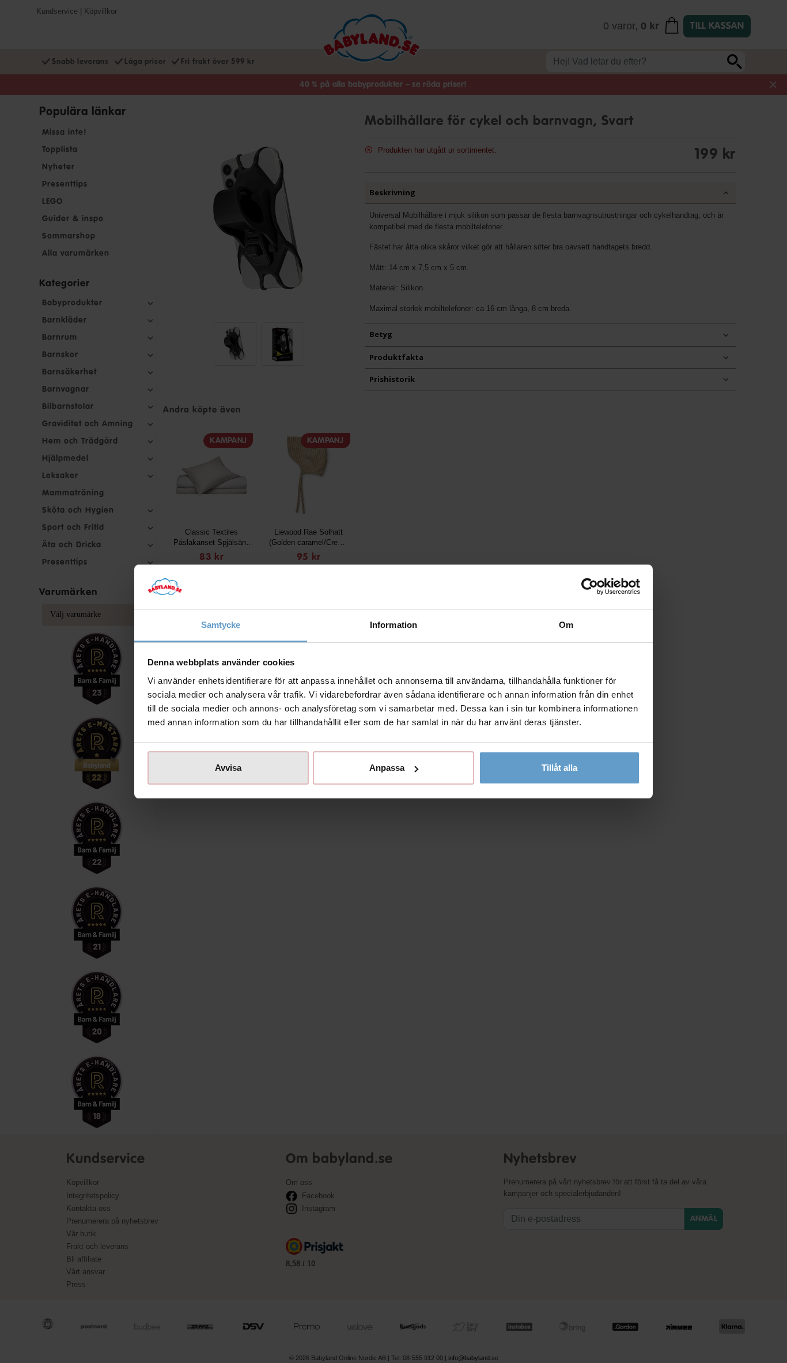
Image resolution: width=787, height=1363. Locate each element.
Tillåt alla (559, 768)
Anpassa (386, 768)
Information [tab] (393, 625)
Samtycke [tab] (221, 625)
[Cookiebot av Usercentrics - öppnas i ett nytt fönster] (589, 587)
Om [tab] (566, 625)
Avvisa (228, 768)
